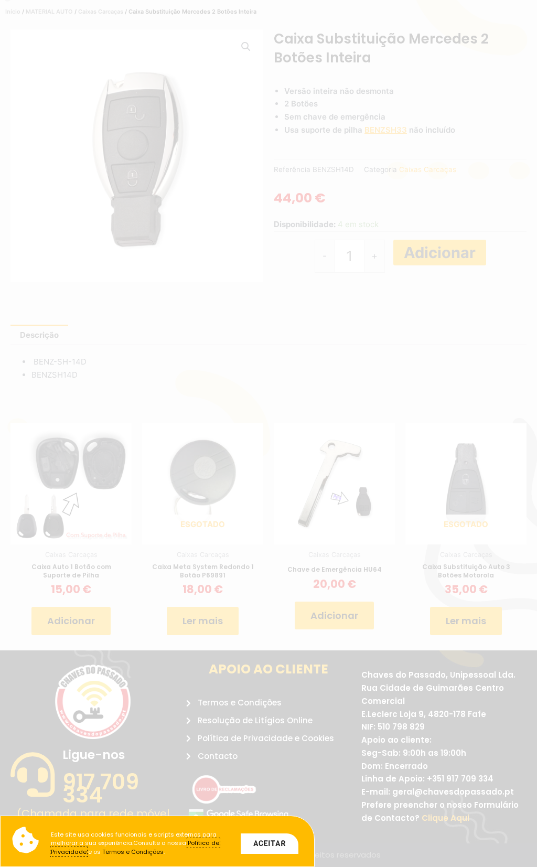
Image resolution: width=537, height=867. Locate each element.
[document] (268, 433)
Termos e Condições (133, 852)
